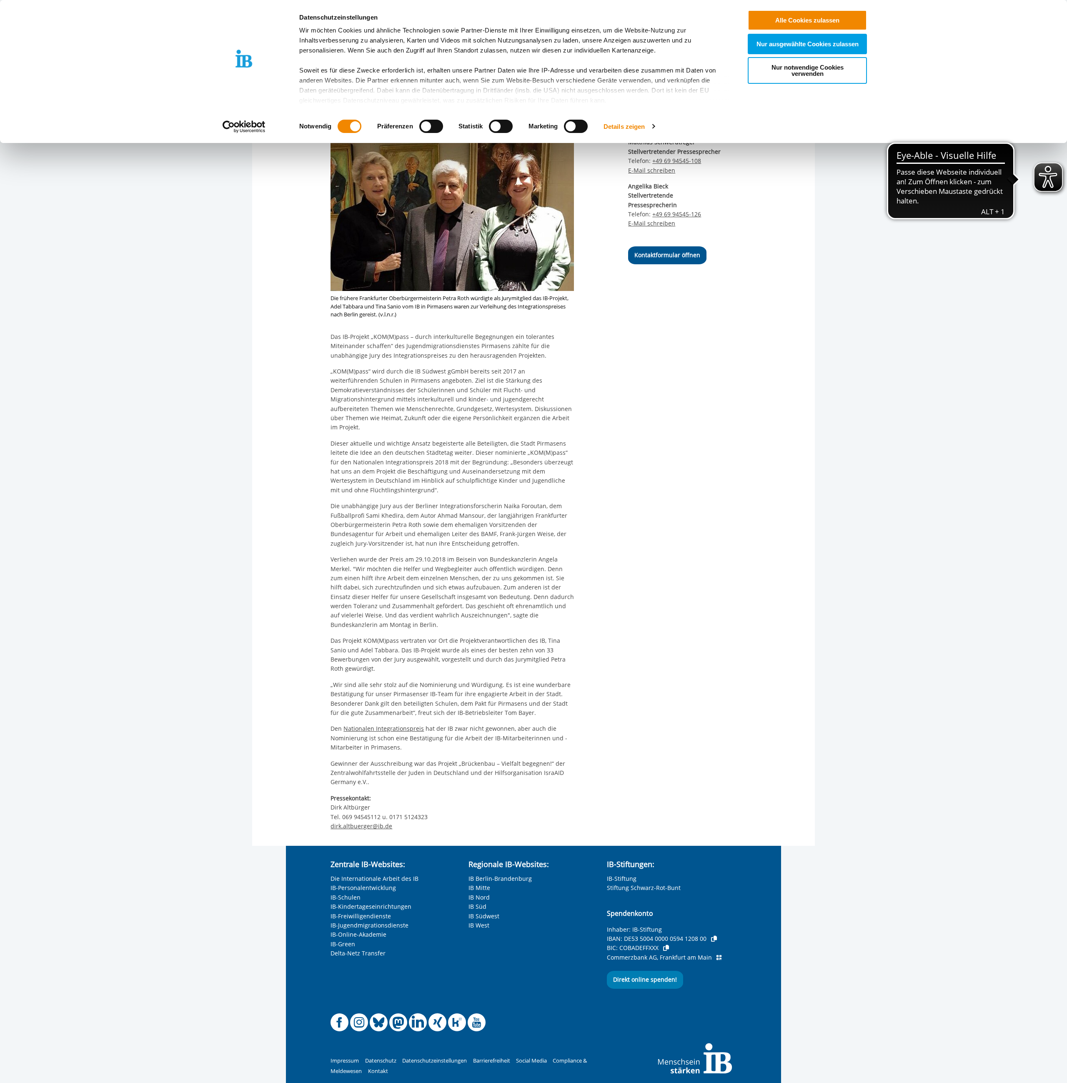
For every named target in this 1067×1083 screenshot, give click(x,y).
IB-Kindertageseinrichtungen (371, 906)
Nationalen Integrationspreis (383, 728)
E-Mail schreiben (651, 170)
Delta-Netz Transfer (358, 953)
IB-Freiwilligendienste (361, 916)
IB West (478, 925)
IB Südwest (483, 916)
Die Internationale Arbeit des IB (374, 878)
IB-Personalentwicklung (363, 888)
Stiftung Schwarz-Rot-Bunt (644, 888)
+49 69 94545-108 (676, 161)
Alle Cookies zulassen (807, 20)
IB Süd (477, 906)
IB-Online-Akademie (358, 934)
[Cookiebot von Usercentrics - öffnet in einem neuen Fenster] (244, 126)
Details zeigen (624, 126)
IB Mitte (479, 888)
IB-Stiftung (621, 878)
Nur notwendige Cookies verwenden (807, 70)
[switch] (431, 126)
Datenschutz (380, 1060)
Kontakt (378, 1071)
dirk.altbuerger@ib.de (361, 826)
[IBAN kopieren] (714, 939)
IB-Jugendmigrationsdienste (369, 925)
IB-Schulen (346, 897)
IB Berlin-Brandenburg (500, 878)
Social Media (531, 1060)
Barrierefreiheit (491, 1060)
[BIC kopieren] (666, 948)
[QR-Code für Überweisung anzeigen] (718, 957)
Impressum (345, 1060)
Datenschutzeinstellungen (434, 1060)
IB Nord (479, 897)
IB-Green (343, 944)
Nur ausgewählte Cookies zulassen (807, 44)
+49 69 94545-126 (676, 214)
